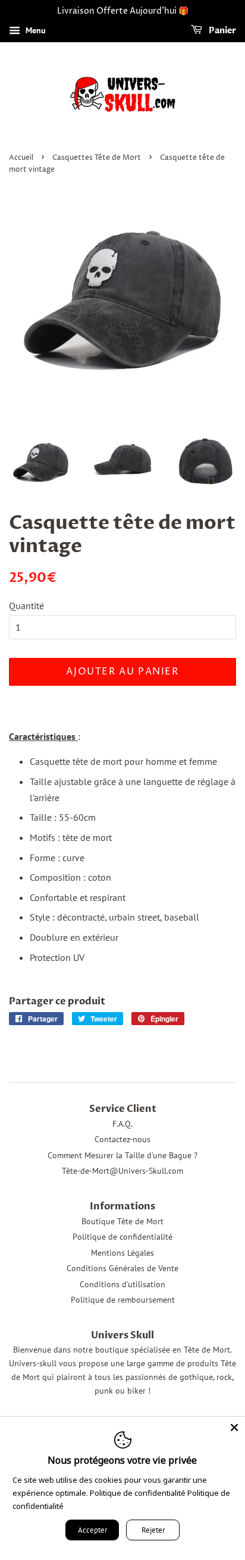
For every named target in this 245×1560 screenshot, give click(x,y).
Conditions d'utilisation (122, 1284)
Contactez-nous (122, 1139)
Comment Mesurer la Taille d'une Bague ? (122, 1155)
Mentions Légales (122, 1252)
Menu (34, 30)
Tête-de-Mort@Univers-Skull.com (122, 1170)
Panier (221, 30)
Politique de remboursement (123, 1299)
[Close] (234, 1427)
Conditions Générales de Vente (122, 1268)
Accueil (21, 158)
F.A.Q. (122, 1123)
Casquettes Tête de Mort (96, 158)
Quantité (26, 606)
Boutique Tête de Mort (122, 1221)
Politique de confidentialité (122, 1236)
